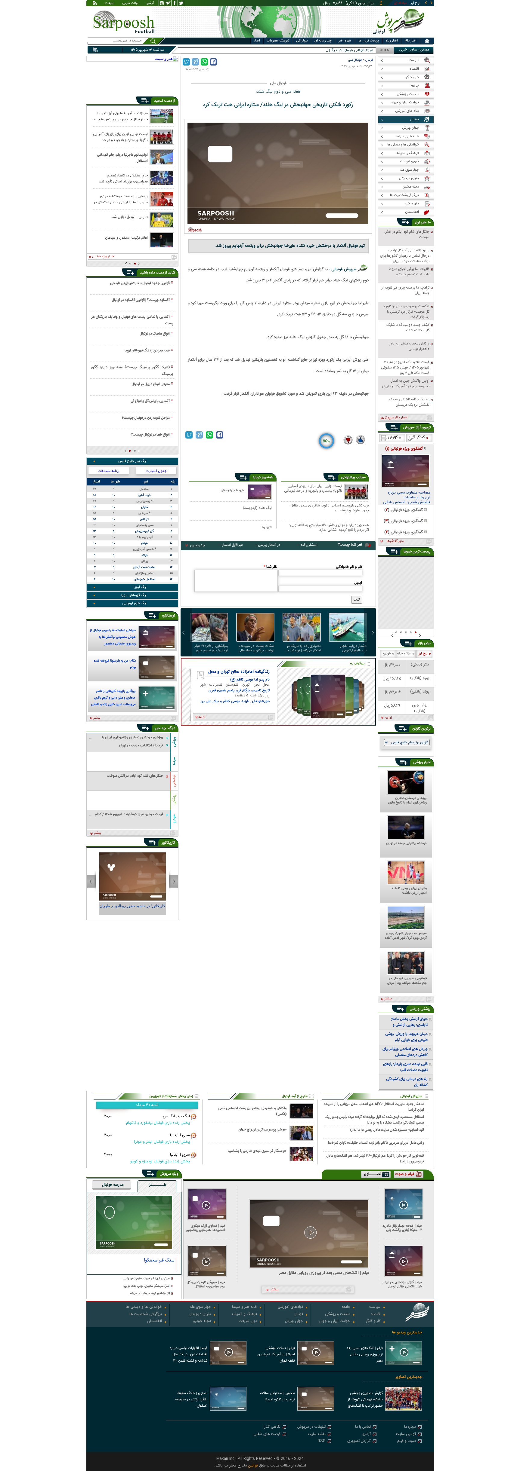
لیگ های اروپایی (134, 603)
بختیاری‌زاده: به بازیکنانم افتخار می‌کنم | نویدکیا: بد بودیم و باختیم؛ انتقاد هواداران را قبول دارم (303, 648)
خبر (423, 222)
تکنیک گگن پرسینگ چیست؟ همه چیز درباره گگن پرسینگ (132, 370)
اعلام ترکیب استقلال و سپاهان (126, 238)
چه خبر (160, 728)
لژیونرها (266, 527)
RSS (322, 1441)
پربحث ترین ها (368, 41)
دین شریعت (248, 1321)
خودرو (174, 818)
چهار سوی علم (200, 1307)
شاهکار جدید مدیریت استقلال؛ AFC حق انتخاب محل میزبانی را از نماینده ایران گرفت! (374, 1106)
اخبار (257, 41)
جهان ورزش (294, 1321)
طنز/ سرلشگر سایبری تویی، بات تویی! (146, 1286)
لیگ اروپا (140, 587)
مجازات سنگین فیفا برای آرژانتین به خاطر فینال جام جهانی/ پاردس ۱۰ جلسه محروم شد (120, 116)
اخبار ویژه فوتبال (103, 256)
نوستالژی (168, 616)
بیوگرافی (302, 41)
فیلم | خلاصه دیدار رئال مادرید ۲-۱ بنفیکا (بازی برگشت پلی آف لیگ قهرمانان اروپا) (402, 1228)
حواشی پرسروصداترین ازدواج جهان (262, 1130)
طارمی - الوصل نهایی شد (130, 217)
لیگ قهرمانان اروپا (134, 595)
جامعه (346, 1307)
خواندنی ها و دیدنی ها (144, 1307)
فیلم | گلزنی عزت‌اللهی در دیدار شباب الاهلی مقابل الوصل (402, 1284)
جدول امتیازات (156, 471)
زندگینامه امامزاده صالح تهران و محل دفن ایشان (239, 671)
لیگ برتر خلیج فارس (132, 461)
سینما (174, 761)
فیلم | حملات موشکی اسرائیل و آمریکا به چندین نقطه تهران (276, 1354)
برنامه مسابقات (108, 471)
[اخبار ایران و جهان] (400, 36)
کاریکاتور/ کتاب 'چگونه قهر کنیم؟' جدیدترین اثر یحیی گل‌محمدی (132, 908)
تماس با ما (363, 1427)
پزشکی (174, 799)
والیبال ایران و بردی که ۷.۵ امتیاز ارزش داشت (409, 890)
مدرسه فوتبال (113, 1185)
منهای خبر (345, 41)
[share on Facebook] (213, 62)
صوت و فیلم (406, 1441)
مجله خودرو (202, 1321)
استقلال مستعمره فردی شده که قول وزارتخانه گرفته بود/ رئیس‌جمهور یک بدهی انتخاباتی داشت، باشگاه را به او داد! (374, 1119)
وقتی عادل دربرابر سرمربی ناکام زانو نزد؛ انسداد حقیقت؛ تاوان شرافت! (376, 1143)
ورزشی (174, 742)
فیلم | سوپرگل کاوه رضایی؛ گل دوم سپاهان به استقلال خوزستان (206, 1284)
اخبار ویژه (392, 41)
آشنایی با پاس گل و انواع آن (150, 401)
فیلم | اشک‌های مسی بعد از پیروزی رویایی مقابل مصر (324, 1273)
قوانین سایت (406, 1434)
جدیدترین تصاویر (409, 1377)
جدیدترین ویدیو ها (407, 1332)
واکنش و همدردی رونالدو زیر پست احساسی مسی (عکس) (252, 1111)
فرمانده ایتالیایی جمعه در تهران (406, 843)
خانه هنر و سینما (244, 1307)
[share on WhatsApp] (204, 62)
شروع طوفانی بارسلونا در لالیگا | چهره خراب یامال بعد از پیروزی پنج (325, 50)
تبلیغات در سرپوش (311, 1427)
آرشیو (150, 3)
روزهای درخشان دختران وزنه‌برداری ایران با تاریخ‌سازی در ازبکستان (407, 800)
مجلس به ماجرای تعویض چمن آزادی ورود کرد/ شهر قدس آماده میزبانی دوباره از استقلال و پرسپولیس (406, 935)
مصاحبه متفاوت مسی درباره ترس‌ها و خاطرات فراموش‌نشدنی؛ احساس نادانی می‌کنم (406, 498)
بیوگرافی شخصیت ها (145, 1315)
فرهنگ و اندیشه (244, 1315)
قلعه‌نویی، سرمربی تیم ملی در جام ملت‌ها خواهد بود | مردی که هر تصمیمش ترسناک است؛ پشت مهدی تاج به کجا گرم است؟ (406, 981)
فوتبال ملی (355, 60)
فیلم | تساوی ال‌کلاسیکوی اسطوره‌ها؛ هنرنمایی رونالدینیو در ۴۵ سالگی (205, 1228)
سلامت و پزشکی (337, 1315)
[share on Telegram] (195, 62)
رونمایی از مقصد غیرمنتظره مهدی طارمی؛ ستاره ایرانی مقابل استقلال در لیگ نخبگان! (121, 199)
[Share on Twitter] (186, 62)
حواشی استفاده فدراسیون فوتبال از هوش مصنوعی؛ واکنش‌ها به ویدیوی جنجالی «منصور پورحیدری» (113, 638)
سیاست (375, 1307)
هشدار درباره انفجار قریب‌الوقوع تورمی (353, 648)
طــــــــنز (157, 1185)
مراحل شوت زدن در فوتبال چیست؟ (146, 418)
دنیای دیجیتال (200, 1315)
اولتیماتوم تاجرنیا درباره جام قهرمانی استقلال (122, 157)
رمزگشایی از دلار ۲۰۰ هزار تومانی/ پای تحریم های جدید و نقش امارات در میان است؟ (211, 648)
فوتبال (369, 60)
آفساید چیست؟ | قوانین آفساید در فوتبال (141, 300)
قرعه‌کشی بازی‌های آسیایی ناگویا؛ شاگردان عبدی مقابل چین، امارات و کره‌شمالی (329, 507)
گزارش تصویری (359, 1441)
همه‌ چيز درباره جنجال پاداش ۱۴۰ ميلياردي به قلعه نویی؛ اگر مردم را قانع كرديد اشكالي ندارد (329, 527)
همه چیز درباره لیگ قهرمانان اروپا (147, 350)
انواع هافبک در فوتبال (155, 334)
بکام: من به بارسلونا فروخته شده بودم (115, 664)
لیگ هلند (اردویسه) (257, 508)
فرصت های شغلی (266, 1434)
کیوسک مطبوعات (278, 41)
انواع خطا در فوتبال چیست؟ (150, 435)
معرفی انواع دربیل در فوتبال (151, 384)
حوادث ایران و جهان (334, 1321)
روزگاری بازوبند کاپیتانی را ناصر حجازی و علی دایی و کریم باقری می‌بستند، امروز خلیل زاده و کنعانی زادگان (113, 698)
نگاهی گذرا (272, 1427)
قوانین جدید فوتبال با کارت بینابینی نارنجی (140, 283)
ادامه (388, 718)
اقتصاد (376, 1315)
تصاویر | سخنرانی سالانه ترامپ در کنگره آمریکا (277, 1396)
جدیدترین (197, 545)
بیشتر (97, 718)
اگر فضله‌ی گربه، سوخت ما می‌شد (149, 1294)
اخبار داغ (410, 41)
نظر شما (270, 567)
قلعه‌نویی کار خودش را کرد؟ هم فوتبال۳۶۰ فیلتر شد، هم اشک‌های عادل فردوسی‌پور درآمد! (375, 1158)
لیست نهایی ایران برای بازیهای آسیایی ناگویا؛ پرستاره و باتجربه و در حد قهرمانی (313, 489)
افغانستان (154, 1321)
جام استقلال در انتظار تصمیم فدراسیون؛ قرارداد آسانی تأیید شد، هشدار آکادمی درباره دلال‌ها (123, 178)
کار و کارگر (373, 1321)
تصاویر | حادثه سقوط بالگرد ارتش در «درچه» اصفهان (191, 1399)
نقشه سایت (317, 1434)
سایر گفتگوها (395, 541)
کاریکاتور (168, 842)
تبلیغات (109, 3)
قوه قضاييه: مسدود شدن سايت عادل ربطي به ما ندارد (387, 1130)
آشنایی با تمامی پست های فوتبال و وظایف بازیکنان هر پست (132, 320)
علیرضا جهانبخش (233, 490)
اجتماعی (174, 781)
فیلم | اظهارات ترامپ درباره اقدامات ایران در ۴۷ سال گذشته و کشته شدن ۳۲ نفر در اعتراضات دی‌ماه (188, 1355)
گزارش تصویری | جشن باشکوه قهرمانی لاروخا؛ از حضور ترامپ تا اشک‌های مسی (365, 1400)
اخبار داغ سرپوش (395, 418)
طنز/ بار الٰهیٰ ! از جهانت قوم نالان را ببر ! (146, 1279)
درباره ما (410, 1427)
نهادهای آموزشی (290, 1307)
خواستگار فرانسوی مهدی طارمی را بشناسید (257, 1151)
